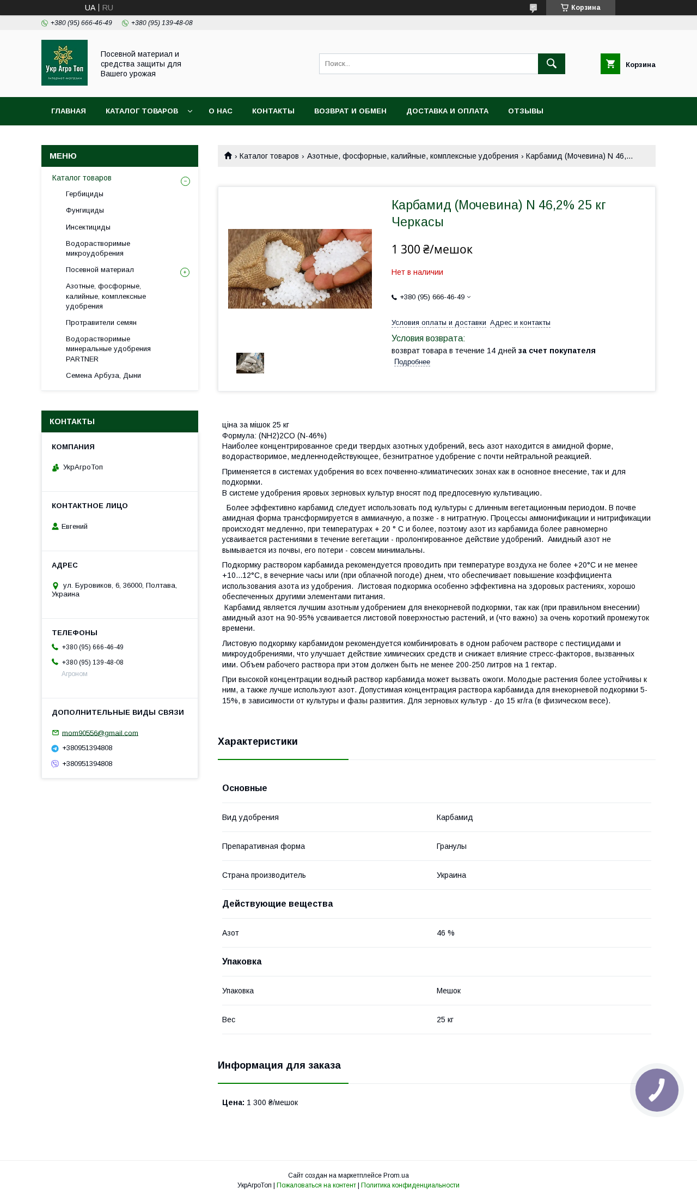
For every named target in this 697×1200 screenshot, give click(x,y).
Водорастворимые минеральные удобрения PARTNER (108, 349)
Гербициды (84, 194)
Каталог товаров (142, 111)
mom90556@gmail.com (100, 732)
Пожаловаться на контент (316, 1185)
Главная (68, 111)
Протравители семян (101, 322)
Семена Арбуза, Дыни (103, 375)
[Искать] (551, 63)
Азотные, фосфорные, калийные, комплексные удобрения (412, 156)
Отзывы (525, 111)
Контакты (273, 111)
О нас (221, 111)
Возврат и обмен (350, 111)
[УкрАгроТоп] (64, 83)
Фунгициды (85, 210)
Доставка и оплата (447, 111)
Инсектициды (88, 227)
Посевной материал (100, 270)
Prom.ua (396, 1175)
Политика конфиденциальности (410, 1185)
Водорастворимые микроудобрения (98, 248)
